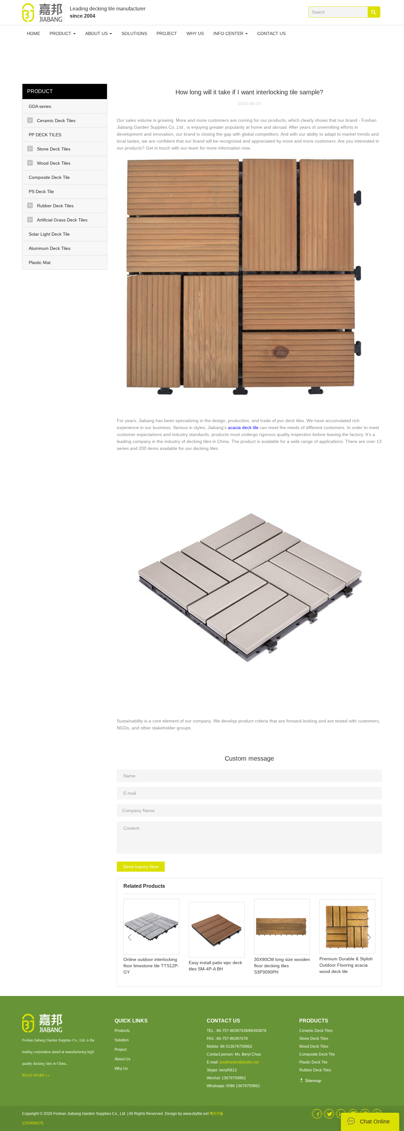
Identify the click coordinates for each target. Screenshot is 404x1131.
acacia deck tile (243, 427)
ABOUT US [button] (97, 33)
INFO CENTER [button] (229, 33)
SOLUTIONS (134, 33)
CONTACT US (271, 33)
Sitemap (312, 1080)
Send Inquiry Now (140, 866)
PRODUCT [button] (61, 33)
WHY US (195, 33)
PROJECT (167, 33)
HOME (33, 33)
